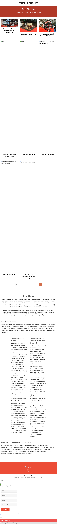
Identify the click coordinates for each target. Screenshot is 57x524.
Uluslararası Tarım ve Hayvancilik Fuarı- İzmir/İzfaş (10, 30)
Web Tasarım (32, 475)
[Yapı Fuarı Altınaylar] (28, 96)
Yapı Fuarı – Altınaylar (28, 34)
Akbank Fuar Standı (47, 154)
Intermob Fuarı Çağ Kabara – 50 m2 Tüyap (47, 35)
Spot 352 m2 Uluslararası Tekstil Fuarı (28, 276)
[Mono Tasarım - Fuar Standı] (28, 3)
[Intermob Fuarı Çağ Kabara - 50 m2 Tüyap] (47, 25)
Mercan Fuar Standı (9, 274)
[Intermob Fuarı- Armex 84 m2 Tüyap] (9, 96)
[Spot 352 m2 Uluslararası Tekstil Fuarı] (28, 216)
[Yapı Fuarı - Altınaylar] (28, 25)
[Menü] (2, 3)
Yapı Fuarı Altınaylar (28, 154)
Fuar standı (28, 316)
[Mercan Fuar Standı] (9, 216)
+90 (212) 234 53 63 (38, 477)
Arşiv (26, 13)
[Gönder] (40, 284)
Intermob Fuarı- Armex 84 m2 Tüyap (9, 155)
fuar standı (9, 324)
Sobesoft (26, 475)
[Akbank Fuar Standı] (47, 96)
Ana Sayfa (19, 13)
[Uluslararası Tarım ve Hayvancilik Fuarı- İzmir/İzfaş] (9, 23)
